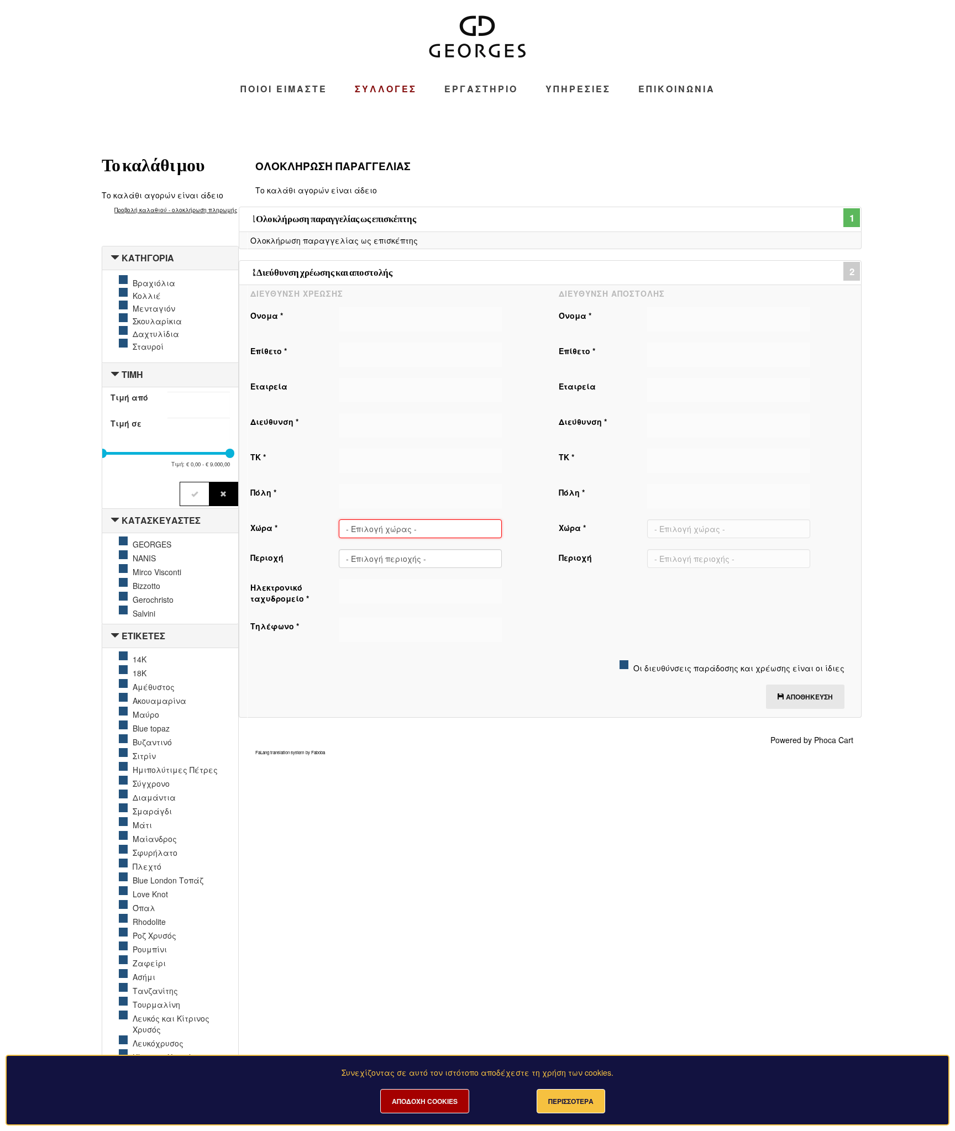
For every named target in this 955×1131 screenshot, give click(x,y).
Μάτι (142, 824)
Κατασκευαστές (161, 520)
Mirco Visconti (157, 571)
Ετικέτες (143, 635)
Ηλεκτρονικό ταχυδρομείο (279, 593)
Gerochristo (153, 599)
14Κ (139, 659)
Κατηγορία (148, 257)
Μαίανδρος (155, 838)
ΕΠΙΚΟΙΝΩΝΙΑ (676, 89)
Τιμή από (129, 397)
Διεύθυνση (274, 421)
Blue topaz (151, 728)
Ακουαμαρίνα (159, 700)
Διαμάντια (154, 797)
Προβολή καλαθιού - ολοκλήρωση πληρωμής (176, 210)
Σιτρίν (144, 755)
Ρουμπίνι (150, 949)
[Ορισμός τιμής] (194, 494)
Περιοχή (267, 557)
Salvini (144, 613)
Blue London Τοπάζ (168, 880)
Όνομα (266, 315)
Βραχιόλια (154, 282)
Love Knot (150, 893)
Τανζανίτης (155, 990)
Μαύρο (146, 714)
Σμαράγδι (152, 811)
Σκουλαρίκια (157, 321)
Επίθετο (268, 350)
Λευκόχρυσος (158, 1043)
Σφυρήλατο (155, 852)
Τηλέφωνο (274, 626)
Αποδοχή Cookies (425, 1101)
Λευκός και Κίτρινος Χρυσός (171, 1024)
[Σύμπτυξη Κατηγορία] (115, 257)
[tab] (170, 258)
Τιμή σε (126, 423)
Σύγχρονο (151, 783)
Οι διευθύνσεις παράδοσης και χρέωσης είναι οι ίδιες (738, 668)
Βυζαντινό (152, 742)
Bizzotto (146, 585)
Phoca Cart (833, 739)
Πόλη (263, 492)
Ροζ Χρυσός (154, 935)
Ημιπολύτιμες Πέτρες (175, 769)
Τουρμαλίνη (156, 1004)
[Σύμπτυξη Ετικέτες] (115, 635)
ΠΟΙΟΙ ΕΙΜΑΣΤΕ (283, 89)
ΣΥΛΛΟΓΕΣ (386, 89)
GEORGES (152, 544)
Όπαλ (144, 907)
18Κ (139, 672)
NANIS (144, 558)
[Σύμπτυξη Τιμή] (115, 374)
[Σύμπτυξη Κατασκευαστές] (115, 520)
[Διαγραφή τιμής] (223, 494)
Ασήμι (144, 976)
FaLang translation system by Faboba (290, 752)
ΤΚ (258, 456)
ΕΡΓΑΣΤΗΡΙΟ (481, 89)
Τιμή (132, 374)
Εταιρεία (268, 386)
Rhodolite (149, 921)
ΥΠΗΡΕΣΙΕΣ (578, 89)
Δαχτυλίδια (156, 333)
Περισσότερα (571, 1101)
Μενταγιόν (154, 308)
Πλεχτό (147, 866)
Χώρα (263, 527)
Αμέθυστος (154, 686)
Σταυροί (148, 346)
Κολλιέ (147, 295)
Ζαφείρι (149, 963)
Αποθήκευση (808, 697)
